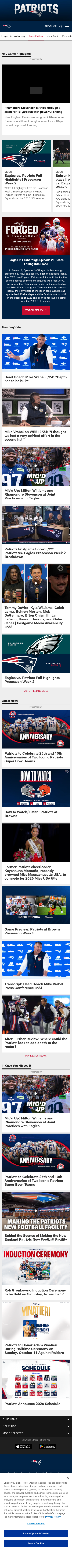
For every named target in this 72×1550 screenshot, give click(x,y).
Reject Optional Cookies (36, 1533)
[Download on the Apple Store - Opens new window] (23, 1447)
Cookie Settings (36, 1523)
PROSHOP (51, 26)
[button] (36, 92)
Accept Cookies (36, 1543)
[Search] (60, 26)
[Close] (68, 1477)
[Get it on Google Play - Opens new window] (47, 1448)
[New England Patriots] (36, 1463)
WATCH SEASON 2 (36, 310)
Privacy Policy (23, 1516)
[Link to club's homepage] (7, 25)
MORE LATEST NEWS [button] (36, 1056)
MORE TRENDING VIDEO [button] (36, 691)
